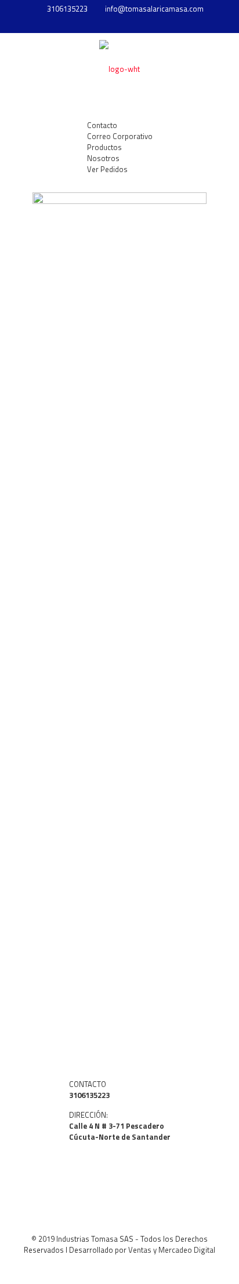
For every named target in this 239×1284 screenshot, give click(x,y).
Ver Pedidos (107, 169)
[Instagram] (135, 23)
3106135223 (67, 8)
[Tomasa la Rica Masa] (119, 68)
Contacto (102, 125)
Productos (104, 147)
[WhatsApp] (105, 23)
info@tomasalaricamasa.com (154, 8)
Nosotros (103, 158)
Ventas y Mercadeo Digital (171, 1250)
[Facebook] (120, 23)
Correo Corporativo (120, 136)
